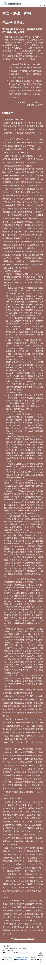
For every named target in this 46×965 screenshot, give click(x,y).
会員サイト (41, 959)
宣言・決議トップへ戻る (24, 939)
